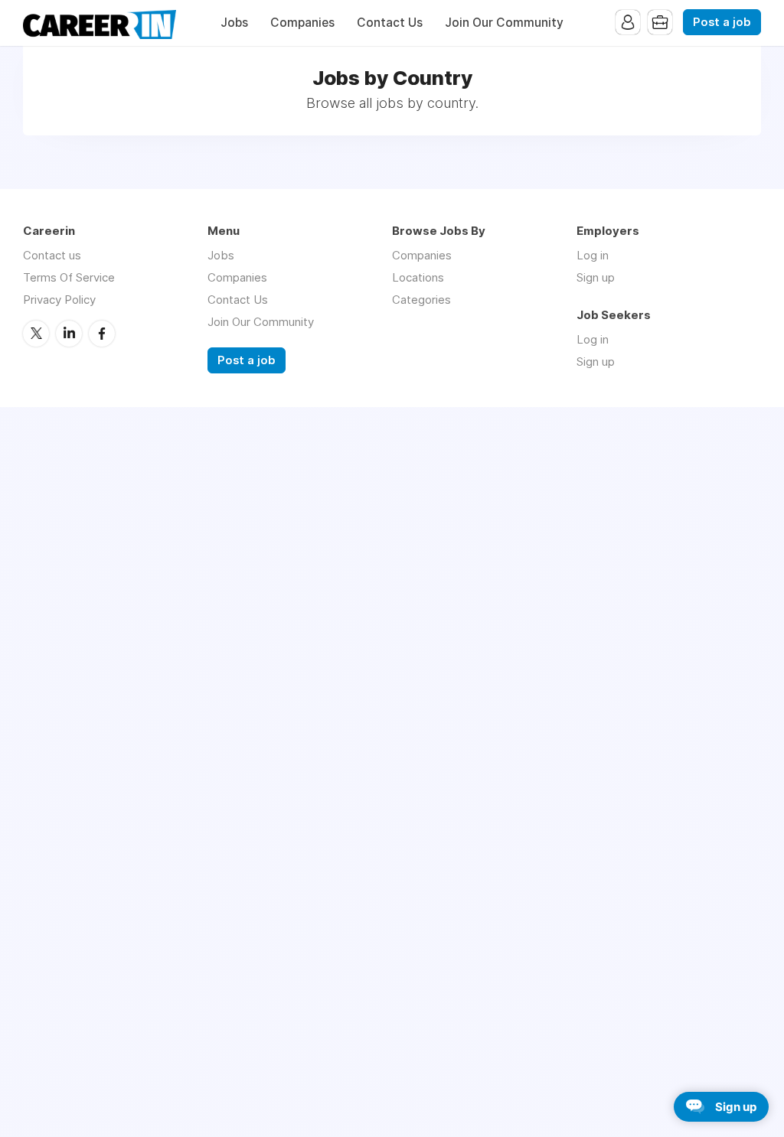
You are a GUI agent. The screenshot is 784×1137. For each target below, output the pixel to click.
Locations (418, 277)
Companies (302, 22)
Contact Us (390, 22)
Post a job (722, 22)
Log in (593, 255)
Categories (421, 299)
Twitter (36, 334)
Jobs (234, 22)
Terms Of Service (69, 277)
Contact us (52, 255)
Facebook (102, 334)
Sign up (596, 277)
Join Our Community (504, 22)
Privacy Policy (59, 299)
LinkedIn (69, 334)
